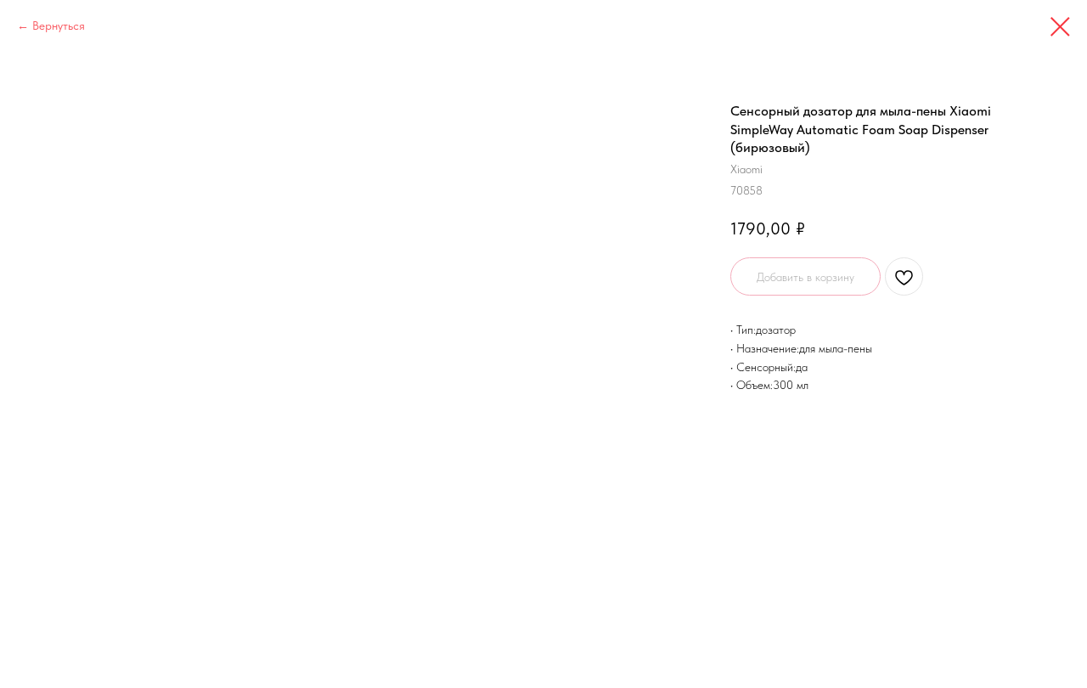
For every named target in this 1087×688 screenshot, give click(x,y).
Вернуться (58, 25)
